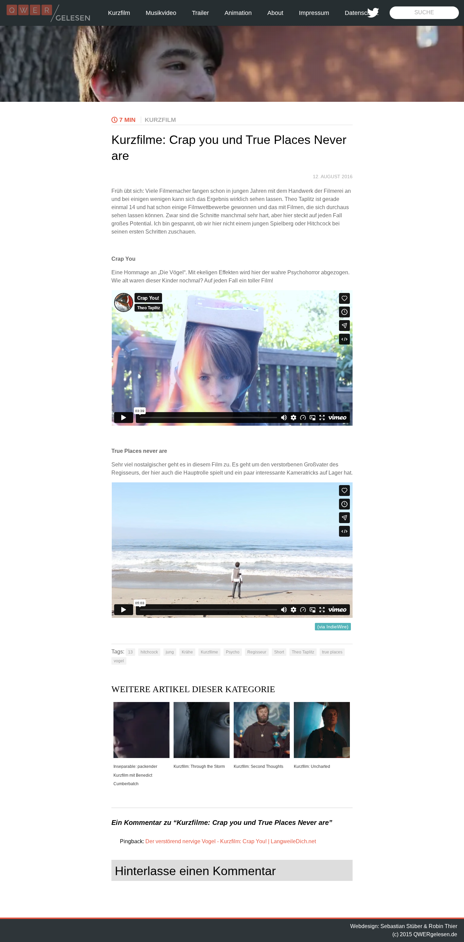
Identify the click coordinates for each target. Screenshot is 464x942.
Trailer (200, 13)
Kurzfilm (119, 13)
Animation (238, 13)
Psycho (232, 652)
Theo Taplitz (303, 652)
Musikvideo (161, 13)
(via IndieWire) (333, 626)
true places (332, 652)
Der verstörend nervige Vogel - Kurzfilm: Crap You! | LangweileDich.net (230, 841)
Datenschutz (362, 13)
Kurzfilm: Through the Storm (199, 766)
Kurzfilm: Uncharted (312, 766)
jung (170, 652)
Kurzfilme (209, 652)
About (275, 13)
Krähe (187, 652)
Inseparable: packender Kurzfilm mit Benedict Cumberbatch (135, 775)
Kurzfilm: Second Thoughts (258, 766)
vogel (119, 661)
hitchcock (149, 652)
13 (130, 652)
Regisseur (256, 652)
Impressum (314, 13)
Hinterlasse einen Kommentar (195, 871)
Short (279, 652)
